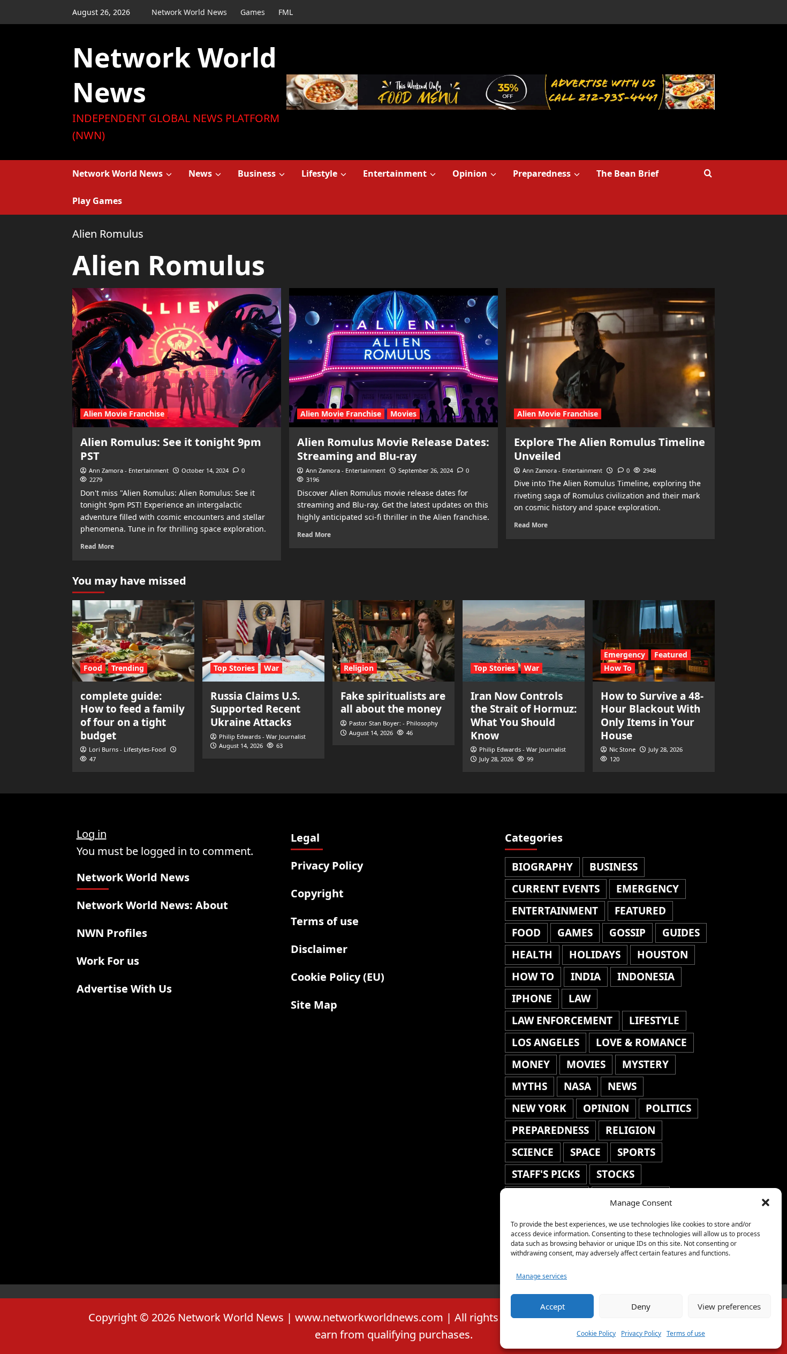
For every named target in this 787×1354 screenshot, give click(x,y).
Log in (92, 834)
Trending (127, 668)
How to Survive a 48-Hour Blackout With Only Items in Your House (652, 716)
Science (533, 1152)
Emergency (624, 654)
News (200, 173)
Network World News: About (152, 905)
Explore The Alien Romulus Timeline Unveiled (609, 449)
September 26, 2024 (425, 470)
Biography (542, 867)
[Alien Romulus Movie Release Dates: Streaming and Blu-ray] (393, 357)
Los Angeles (545, 1042)
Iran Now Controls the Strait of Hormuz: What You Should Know (524, 716)
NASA (577, 1086)
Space (585, 1152)
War (271, 668)
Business (257, 173)
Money (531, 1064)
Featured (670, 654)
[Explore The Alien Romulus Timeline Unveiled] (610, 357)
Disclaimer (319, 949)
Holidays (594, 955)
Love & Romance (641, 1042)
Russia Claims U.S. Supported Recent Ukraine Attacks (255, 709)
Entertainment (395, 173)
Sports (636, 1152)
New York (539, 1108)
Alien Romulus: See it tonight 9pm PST (170, 449)
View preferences (729, 1306)
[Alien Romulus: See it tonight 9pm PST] (176, 357)
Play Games (97, 201)
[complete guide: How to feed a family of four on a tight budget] (133, 641)
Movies (403, 414)
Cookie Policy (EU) (337, 977)
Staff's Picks (546, 1174)
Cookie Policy (596, 1333)
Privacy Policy (641, 1333)
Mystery (645, 1064)
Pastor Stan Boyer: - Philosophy (393, 723)
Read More (97, 546)
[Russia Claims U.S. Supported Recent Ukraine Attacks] (263, 641)
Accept (552, 1306)
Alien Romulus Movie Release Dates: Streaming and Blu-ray (393, 449)
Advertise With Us (124, 988)
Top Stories (234, 668)
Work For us (108, 961)
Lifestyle (319, 173)
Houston (662, 955)
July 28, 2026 (496, 759)
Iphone (532, 998)
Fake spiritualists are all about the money (392, 702)
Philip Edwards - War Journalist (262, 736)
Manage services (541, 1276)
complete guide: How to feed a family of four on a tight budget (132, 716)
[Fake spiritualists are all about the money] (393, 641)
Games (252, 12)
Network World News (189, 12)
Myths (529, 1086)
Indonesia (646, 977)
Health (532, 955)
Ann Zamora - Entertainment (129, 470)
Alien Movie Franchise (124, 414)
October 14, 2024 (205, 470)
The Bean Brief (627, 173)
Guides (681, 933)
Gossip (627, 933)
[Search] (708, 173)
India (586, 977)
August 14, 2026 (241, 746)
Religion (359, 668)
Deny (640, 1306)
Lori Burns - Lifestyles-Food (127, 749)
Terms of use (686, 1333)
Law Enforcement (562, 1020)
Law (580, 998)
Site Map (314, 1004)
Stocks (615, 1174)
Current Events (556, 889)
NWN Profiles (112, 933)
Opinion (469, 173)
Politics (668, 1108)
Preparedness (542, 173)
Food (93, 668)
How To (618, 668)
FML (285, 12)
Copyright (317, 893)
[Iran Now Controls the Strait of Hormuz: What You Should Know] (524, 641)
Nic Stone (622, 749)
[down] (169, 174)
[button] (765, 1202)
